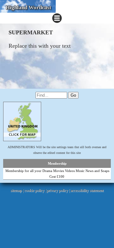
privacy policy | (59, 190)
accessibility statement (87, 190)
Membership (57, 163)
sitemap (16, 190)
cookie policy (34, 190)
